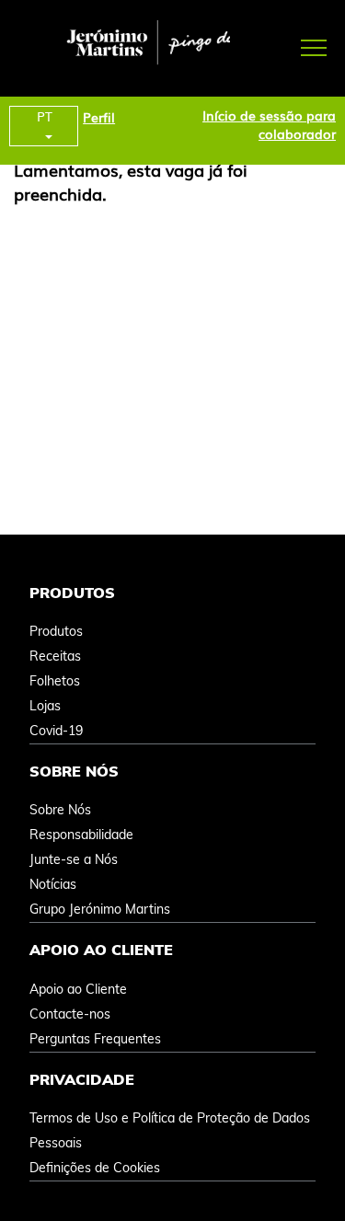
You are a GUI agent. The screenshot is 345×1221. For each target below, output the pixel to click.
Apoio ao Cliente (78, 989)
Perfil (99, 117)
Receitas (55, 656)
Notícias (52, 884)
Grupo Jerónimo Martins (99, 909)
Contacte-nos (69, 1014)
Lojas (45, 705)
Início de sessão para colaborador (269, 124)
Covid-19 (56, 730)
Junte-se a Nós (73, 859)
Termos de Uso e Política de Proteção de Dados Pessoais (169, 1130)
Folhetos (54, 681)
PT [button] (44, 116)
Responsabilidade (81, 834)
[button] (287, 46)
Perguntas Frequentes (95, 1039)
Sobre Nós (60, 809)
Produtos (56, 631)
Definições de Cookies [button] (94, 1167)
